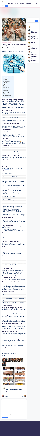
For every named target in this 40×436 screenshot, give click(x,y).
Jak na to (4, 85)
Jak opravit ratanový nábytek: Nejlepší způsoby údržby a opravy (34, 33)
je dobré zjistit (8, 190)
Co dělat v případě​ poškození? (6, 87)
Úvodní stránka (28, 424)
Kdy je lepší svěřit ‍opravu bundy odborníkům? (7, 95)
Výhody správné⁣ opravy (6, 79)
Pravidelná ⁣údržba (5, 89)
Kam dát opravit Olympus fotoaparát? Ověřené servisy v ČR (34, 46)
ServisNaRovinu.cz (9, 387)
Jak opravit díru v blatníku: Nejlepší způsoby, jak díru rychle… (34, 30)
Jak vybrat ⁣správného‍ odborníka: (6, 92)
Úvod (1, 7)
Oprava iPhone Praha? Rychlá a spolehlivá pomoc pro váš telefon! (34, 39)
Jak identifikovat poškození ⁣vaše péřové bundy (7, 77)
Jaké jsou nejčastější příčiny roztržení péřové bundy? (8, 93)
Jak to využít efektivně (5, 82)
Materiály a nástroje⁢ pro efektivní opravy (6, 81)
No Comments (13, 47)
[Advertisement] (20, 12)
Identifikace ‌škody (5, 84)
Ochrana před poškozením (6, 90)
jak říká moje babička (7, 169)
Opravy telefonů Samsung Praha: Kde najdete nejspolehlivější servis (33, 42)
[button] (6, 6)
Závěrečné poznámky (5, 96)
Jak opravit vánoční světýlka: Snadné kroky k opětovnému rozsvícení (34, 27)
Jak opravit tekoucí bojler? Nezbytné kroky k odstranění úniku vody (34, 57)
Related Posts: (4, 97)
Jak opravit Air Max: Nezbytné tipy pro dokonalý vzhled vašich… (34, 60)
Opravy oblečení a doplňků (5, 7)
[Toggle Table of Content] (12, 76)
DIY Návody (15, 424)
